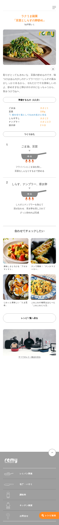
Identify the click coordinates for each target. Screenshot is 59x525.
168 (52, 69)
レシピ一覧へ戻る (29, 318)
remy (8, 8)
